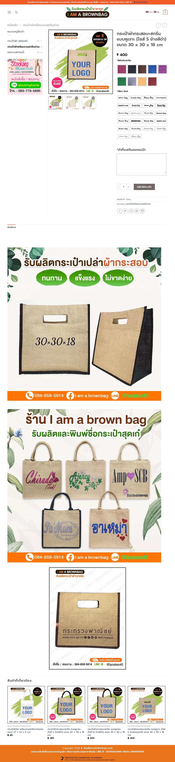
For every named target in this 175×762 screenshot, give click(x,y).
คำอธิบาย (11, 227)
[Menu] (9, 12)
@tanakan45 (140, 2)
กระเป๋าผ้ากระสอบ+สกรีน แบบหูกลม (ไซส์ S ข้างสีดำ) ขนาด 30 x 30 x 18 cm (66, 732)
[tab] (11, 227)
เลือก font (122, 91)
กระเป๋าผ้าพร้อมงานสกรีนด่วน (41, 25)
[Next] (108, 61)
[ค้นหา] (16, 12)
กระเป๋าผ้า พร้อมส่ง (17, 41)
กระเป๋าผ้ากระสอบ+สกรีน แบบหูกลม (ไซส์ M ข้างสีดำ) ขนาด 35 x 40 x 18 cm (106, 732)
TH (150, 12)
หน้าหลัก (12, 25)
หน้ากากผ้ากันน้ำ (15, 52)
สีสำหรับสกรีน (124, 60)
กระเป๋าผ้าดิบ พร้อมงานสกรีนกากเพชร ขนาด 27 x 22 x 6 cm (25, 731)
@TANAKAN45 (114, 751)
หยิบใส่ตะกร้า (144, 187)
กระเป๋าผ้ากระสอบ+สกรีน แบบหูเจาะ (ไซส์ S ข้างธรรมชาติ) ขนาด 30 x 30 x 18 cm (146, 732)
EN (158, 12)
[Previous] (53, 61)
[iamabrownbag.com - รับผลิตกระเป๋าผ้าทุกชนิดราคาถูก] (87, 12)
